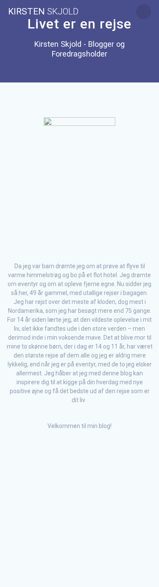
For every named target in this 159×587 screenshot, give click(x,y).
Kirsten (43, 11)
